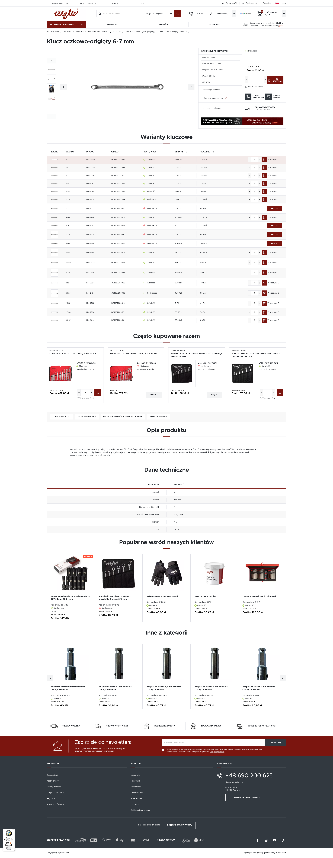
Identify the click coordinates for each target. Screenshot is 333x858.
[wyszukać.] (177, 13)
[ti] (263, 853)
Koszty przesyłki (53, 781)
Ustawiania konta (138, 793)
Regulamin (51, 798)
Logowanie (135, 775)
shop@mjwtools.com (234, 782)
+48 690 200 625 (249, 776)
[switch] (8, 848)
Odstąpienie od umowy (140, 810)
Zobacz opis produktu (211, 90)
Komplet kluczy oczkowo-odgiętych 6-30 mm (72, 354)
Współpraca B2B (60, 3)
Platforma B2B (88, 3)
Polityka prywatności (55, 793)
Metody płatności (54, 787)
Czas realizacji (52, 775)
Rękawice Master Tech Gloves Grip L (164, 596)
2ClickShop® (281, 853)
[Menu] (13, 830)
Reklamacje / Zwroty (55, 804)
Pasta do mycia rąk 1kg (205, 596)
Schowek (135, 804)
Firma (115, 3)
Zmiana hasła (136, 798)
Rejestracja (135, 781)
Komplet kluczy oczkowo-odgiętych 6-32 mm (133, 354)
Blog (142, 3)
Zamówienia (136, 787)
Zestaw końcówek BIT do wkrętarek (259, 596)
